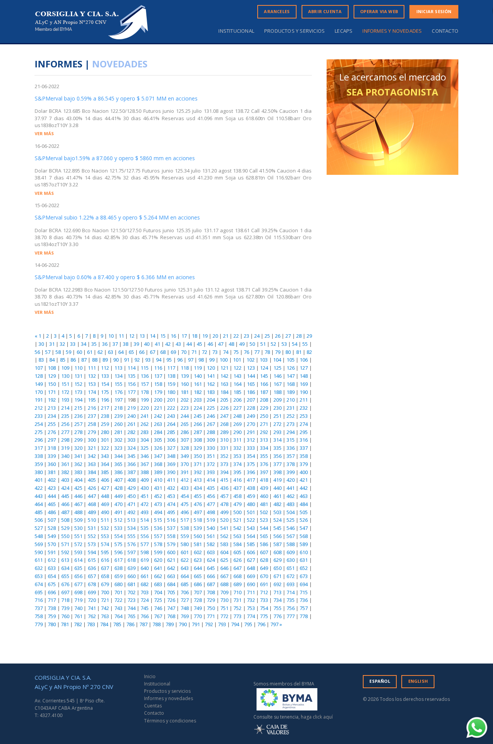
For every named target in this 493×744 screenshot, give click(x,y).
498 (211, 512)
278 (78, 432)
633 (52, 568)
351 (211, 455)
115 (145, 367)
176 (118, 392)
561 (211, 536)
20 (215, 335)
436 (224, 487)
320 (78, 447)
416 (237, 479)
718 (65, 600)
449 (118, 496)
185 (237, 392)
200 (158, 399)
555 (131, 536)
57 (47, 352)
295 (304, 432)
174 (92, 392)
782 (78, 624)
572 (78, 544)
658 (105, 576)
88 (94, 359)
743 (118, 608)
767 (158, 616)
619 (145, 559)
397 (264, 472)
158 (158, 383)
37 (115, 343)
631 (304, 559)
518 (198, 519)
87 (84, 359)
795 (248, 624)
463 (304, 496)
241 (145, 415)
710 (237, 592)
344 (118, 455)
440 (277, 487)
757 (304, 608)
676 (65, 584)
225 (211, 407)
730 (224, 600)
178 (145, 392)
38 (125, 343)
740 (78, 608)
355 (264, 455)
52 (273, 343)
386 (118, 472)
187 (264, 392)
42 (168, 343)
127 (304, 367)
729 (211, 600)
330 (211, 447)
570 (52, 544)
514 (145, 519)
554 (118, 536)
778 (304, 616)
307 (185, 439)
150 (52, 383)
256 (65, 424)
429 (131, 487)
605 (237, 552)
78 (267, 352)
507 (52, 519)
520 (224, 519)
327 (171, 447)
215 (78, 407)
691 (264, 584)
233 (39, 415)
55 (305, 343)
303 (131, 439)
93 (148, 359)
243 (171, 415)
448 (105, 496)
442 (304, 487)
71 (194, 352)
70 (183, 352)
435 (211, 487)
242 (158, 415)
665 (198, 576)
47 (220, 343)
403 (65, 479)
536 (158, 527)
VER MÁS (44, 133)
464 (39, 504)
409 (145, 479)
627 (251, 559)
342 (92, 455)
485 (39, 512)
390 (171, 472)
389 (158, 472)
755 (277, 608)
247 (224, 415)
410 (158, 479)
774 (251, 616)
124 (264, 367)
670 (264, 576)
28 (299, 335)
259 (105, 424)
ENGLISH (418, 681)
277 (65, 432)
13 (142, 335)
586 (264, 544)
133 (105, 375)
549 (52, 536)
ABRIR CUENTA (325, 11)
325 (145, 447)
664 (185, 576)
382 (65, 472)
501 (251, 512)
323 (118, 447)
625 (224, 559)
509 (78, 519)
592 (65, 552)
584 (237, 544)
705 (171, 592)
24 (257, 335)
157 (145, 383)
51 (263, 343)
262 (145, 424)
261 (131, 424)
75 (236, 352)
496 (185, 512)
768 (171, 616)
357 (291, 455)
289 (224, 432)
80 (288, 352)
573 (92, 544)
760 (65, 616)
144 (251, 375)
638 (118, 568)
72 (204, 352)
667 (224, 576)
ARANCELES (277, 11)
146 (277, 375)
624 (211, 559)
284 (158, 432)
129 (52, 375)
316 (304, 439)
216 (92, 407)
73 (215, 352)
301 (105, 439)
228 (251, 407)
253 (304, 415)
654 (52, 576)
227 (237, 407)
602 (198, 552)
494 (158, 512)
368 (158, 464)
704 (158, 592)
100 (224, 359)
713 (277, 592)
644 (198, 568)
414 (211, 479)
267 (211, 424)
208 (264, 399)
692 (277, 584)
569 (39, 544)
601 (185, 552)
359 (39, 464)
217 (105, 407)
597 (131, 552)
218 (118, 407)
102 (250, 359)
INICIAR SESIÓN (434, 11)
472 (145, 504)
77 (257, 352)
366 (131, 464)
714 (291, 592)
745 (145, 608)
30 (41, 343)
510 (92, 519)
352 (224, 455)
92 (137, 359)
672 (291, 576)
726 (171, 600)
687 (211, 584)
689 (237, 584)
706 (185, 592)
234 (52, 415)
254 (39, 424)
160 (185, 383)
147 (291, 375)
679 (105, 584)
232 (304, 407)
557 (158, 536)
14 (152, 335)
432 (171, 487)
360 (52, 464)
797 (274, 624)
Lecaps (343, 31)
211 (304, 399)
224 (198, 407)
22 (236, 335)
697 (65, 592)
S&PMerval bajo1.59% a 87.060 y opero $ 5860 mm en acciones (115, 158)
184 (224, 392)
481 (264, 504)
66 (141, 352)
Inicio (150, 676)
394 (224, 472)
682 (145, 584)
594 (92, 552)
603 (211, 552)
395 (237, 472)
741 (92, 608)
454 (185, 496)
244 (185, 415)
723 (131, 600)
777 (291, 616)
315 (291, 439)
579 (171, 544)
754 (264, 608)
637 (105, 568)
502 (264, 512)
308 (198, 439)
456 (211, 496)
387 (131, 472)
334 (264, 447)
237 (92, 415)
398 (277, 472)
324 (131, 447)
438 (251, 487)
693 (291, 584)
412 (185, 479)
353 (237, 455)
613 (65, 559)
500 (237, 512)
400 (304, 472)
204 (211, 399)
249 (251, 415)
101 (237, 359)
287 (198, 432)
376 (264, 464)
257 (78, 424)
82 (309, 352)
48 (231, 343)
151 (65, 383)
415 (224, 479)
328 (185, 447)
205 (224, 399)
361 (65, 464)
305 (158, 439)
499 (224, 512)
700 (105, 592)
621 (171, 559)
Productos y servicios (294, 31)
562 (224, 536)
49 (242, 343)
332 (237, 447)
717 (52, 600)
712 (264, 592)
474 (171, 504)
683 (158, 584)
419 (277, 479)
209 (277, 399)
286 (185, 432)
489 (92, 512)
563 (237, 536)
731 (237, 600)
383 (78, 472)
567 (291, 536)
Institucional (236, 31)
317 (39, 447)
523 (264, 519)
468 (92, 504)
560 (198, 536)
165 (251, 383)
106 (304, 359)
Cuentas (153, 705)
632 (39, 568)
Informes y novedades (392, 31)
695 (39, 592)
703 (145, 592)
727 (185, 600)
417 (251, 479)
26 (277, 335)
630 (291, 559)
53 (284, 343)
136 (145, 375)
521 (237, 519)
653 (39, 576)
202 (185, 399)
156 (131, 383)
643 (185, 568)
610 (304, 552)
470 (118, 504)
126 (291, 367)
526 (304, 519)
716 (39, 600)
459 (251, 496)
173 (78, 392)
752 (237, 608)
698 (78, 592)
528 (52, 527)
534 (131, 527)
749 (198, 608)
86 (73, 359)
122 (237, 367)
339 (52, 455)
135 (131, 375)
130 (65, 375)
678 (92, 584)
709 (224, 592)
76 (246, 352)
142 (224, 375)
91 (126, 359)
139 (185, 375)
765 (131, 616)
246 (211, 415)
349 (185, 455)
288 (211, 432)
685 (185, 584)
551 (78, 536)
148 (304, 375)
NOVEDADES (120, 63)
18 (194, 335)
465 (52, 504)
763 (105, 616)
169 (304, 383)
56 (37, 352)
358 (304, 455)
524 (277, 519)
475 (185, 504)
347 (158, 455)
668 (237, 576)
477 (211, 504)
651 (291, 568)
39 (136, 343)
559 (185, 536)
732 (251, 600)
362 (78, 464)
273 (291, 424)
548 (39, 536)
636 (92, 568)
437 (237, 487)
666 (211, 576)
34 (83, 343)
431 (158, 487)
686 (198, 584)
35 (94, 343)
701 (118, 592)
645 (211, 568)
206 (237, 399)
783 (91, 624)
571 (65, 544)
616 (105, 559)
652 (304, 568)
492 (131, 512)
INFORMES (58, 63)
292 (264, 432)
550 (65, 536)
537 (171, 527)
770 (198, 616)
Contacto (445, 31)
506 (39, 519)
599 (158, 552)
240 (131, 415)
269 (237, 424)
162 (211, 383)
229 (264, 407)
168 (291, 383)
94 (158, 359)
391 (185, 472)
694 (304, 584)
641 (158, 568)
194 (78, 399)
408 (131, 479)
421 (304, 479)
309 (211, 439)
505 (304, 512)
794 (235, 624)
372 (211, 464)
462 (291, 496)
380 (39, 472)
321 (92, 447)
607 (264, 552)
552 (92, 536)
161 (198, 383)
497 (198, 512)
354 (251, 455)
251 (277, 415)
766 (145, 616)
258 (92, 424)
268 (224, 424)
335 (277, 447)
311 (237, 439)
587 (277, 544)
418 (264, 479)
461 (277, 496)
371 (198, 464)
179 (158, 392)
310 (224, 439)
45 (199, 343)
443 (39, 496)
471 (131, 504)
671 (277, 576)
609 (291, 552)
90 (116, 359)
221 (158, 407)
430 (145, 487)
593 (78, 552)
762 (92, 616)
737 (39, 608)
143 (237, 375)
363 (92, 464)
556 (145, 536)
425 (78, 487)
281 (118, 432)
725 (158, 600)
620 (158, 559)
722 (118, 600)
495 (171, 512)
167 (277, 383)
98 (201, 359)
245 (198, 415)
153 (92, 383)
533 (118, 527)
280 (105, 432)
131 (78, 375)
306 (171, 439)
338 (39, 455)
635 (78, 568)
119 (198, 367)
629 (277, 559)
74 (225, 352)
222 (171, 407)
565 (264, 536)
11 (121, 335)
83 (41, 359)
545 (277, 527)
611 (39, 559)
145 (264, 375)
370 (185, 464)
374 (237, 464)
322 (105, 447)
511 (105, 519)
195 (92, 399)
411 (171, 479)
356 (277, 455)
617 (118, 559)
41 (157, 343)
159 (171, 383)
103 (264, 359)
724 (145, 600)
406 (105, 479)
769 (185, 616)
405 (92, 479)
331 (224, 447)
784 (104, 624)
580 (185, 544)
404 (78, 479)
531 (92, 527)
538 (185, 527)
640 (145, 568)
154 (105, 383)
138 (171, 375)
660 (131, 576)
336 (291, 447)
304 (145, 439)
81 (299, 352)
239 (118, 415)
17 (184, 335)
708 (211, 592)
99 (212, 359)
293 (277, 432)
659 (118, 576)
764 (118, 616)
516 (171, 519)
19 (205, 335)
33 (72, 343)
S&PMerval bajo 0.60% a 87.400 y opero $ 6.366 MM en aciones (115, 277)
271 (264, 424)
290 (237, 432)
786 (130, 624)
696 (52, 592)
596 (118, 552)
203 (198, 399)
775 (264, 616)
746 (158, 608)
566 (277, 536)
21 (225, 335)
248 (237, 415)
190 (304, 392)
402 (52, 479)
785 (117, 624)
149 (39, 383)
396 (251, 472)
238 (105, 415)
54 (294, 343)
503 (277, 512)
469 (105, 504)
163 (224, 383)
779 (39, 624)
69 (173, 352)
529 (65, 527)
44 (189, 343)
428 (118, 487)
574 (105, 544)
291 (251, 432)
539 (198, 527)
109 (65, 367)
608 (277, 552)
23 (246, 335)
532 (105, 527)
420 (291, 479)
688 (224, 584)
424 (65, 487)
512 (118, 519)
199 (145, 399)
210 (291, 399)
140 (198, 375)
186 (251, 392)
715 (304, 592)
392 (198, 472)
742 (105, 608)
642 (171, 568)
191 (39, 399)
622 (185, 559)
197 (118, 399)
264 (171, 424)
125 (277, 367)
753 (251, 608)
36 (104, 343)
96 (180, 359)
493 (145, 512)
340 (65, 455)
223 (185, 407)
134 (118, 375)
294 (291, 432)
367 (145, 464)
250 (264, 415)
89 (105, 359)
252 (291, 415)
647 (237, 568)
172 (65, 392)
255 (52, 424)
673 (304, 576)
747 (171, 608)
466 (65, 504)
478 (224, 504)
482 (277, 504)
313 (264, 439)
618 (131, 559)
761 (78, 616)
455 (198, 496)
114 (131, 367)
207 (251, 399)
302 (118, 439)
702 (131, 592)
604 (224, 552)
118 (185, 367)
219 (131, 407)
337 (304, 447)
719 (78, 600)
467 (78, 504)
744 (131, 608)
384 (92, 472)
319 (65, 447)
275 (39, 432)
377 (277, 464)
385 (105, 472)
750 (211, 608)
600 (171, 552)
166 (264, 383)
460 (264, 496)
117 (171, 367)
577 (145, 544)
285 (171, 432)
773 (237, 616)
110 (78, 367)
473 (158, 504)
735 (291, 600)
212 (39, 407)
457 (224, 496)
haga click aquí (317, 717)
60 (79, 352)
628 (264, 559)
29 (309, 335)
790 (183, 624)
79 (277, 352)
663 (171, 576)
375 (251, 464)
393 (211, 472)
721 (105, 600)
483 (291, 504)
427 (105, 487)
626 (237, 559)
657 (92, 576)
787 (143, 624)
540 (211, 527)
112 (105, 367)
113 (118, 367)
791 (196, 624)
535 (145, 527)
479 (237, 504)
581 (198, 544)
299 (78, 439)
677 (78, 584)
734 (277, 600)
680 (118, 584)
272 (277, 424)
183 (211, 392)
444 (52, 496)
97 (190, 359)
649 (264, 568)
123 (251, 367)
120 (211, 367)
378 (291, 464)
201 (171, 399)
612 (52, 559)
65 (131, 352)
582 (211, 544)
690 (251, 584)
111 (92, 367)
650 (277, 568)
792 (209, 624)
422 (39, 487)
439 (264, 487)
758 (39, 616)
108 (52, 367)
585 (251, 544)
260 (118, 424)
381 (52, 472)
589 (304, 544)
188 (277, 392)
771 (211, 616)
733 (264, 600)
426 (92, 487)
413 (198, 479)
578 (158, 544)
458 (237, 496)
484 (304, 504)
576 (131, 544)
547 (304, 527)
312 (251, 439)
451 (145, 496)
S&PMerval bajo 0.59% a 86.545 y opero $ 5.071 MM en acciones (116, 98)
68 (163, 352)
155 (118, 383)
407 (118, 479)
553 (105, 536)
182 (198, 392)
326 (158, 447)
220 (145, 407)
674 (39, 584)
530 (78, 527)
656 (78, 576)
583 (224, 544)
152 (78, 383)
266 (198, 424)
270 (251, 424)
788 (157, 624)
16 (173, 335)
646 (224, 568)
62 (100, 352)
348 (171, 455)
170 (39, 392)
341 (78, 455)
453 (171, 496)
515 (158, 519)
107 (39, 367)
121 (224, 367)
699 (92, 592)
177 (131, 392)
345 (131, 455)
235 (65, 415)
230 (277, 407)
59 (68, 352)
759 (52, 616)
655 (65, 576)
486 (52, 512)
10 (111, 335)
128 (39, 375)
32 (62, 343)
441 (291, 487)
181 (185, 392)
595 (105, 552)
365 (118, 464)
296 (39, 439)
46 (210, 343)
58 (58, 352)
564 (251, 536)
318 (52, 447)
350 (198, 455)
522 (251, 519)
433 (185, 487)
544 (264, 527)
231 (291, 407)
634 (65, 568)
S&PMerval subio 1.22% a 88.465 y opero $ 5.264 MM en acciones (117, 217)
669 (251, 576)
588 (291, 544)
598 (145, 552)
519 (211, 519)
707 (198, 592)
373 (224, 464)
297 (52, 439)
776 (277, 616)
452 (158, 496)
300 (92, 439)
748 (185, 608)
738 (52, 608)
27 (288, 335)
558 (171, 536)
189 (291, 392)
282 (131, 432)
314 (277, 439)
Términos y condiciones (170, 720)
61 (89, 352)
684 (171, 584)
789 (170, 624)
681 (131, 584)
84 (52, 359)
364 (105, 464)
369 (171, 464)
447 (92, 496)
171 (52, 392)
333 (251, 447)
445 (65, 496)
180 (171, 392)
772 (224, 616)
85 (62, 359)
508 (65, 519)
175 (105, 392)
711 (251, 592)
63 (110, 352)
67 (152, 352)
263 (158, 424)
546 (291, 527)
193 (65, 399)
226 (224, 407)
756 (291, 608)
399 (291, 472)
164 (237, 383)
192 (52, 399)
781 (65, 624)
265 (185, 424)
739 (65, 608)
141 (211, 375)
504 (291, 512)
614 (78, 559)
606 (251, 552)
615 (92, 559)
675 (52, 584)
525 (291, 519)
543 (251, 527)
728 (198, 600)
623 (198, 559)
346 (145, 455)
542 (237, 527)
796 (261, 624)
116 (158, 367)
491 (118, 512)
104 (277, 359)
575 (118, 544)
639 (131, 568)
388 (145, 472)
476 (198, 504)
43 (178, 343)
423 (52, 487)
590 (39, 552)
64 (121, 352)
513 (131, 519)
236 (78, 415)
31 (52, 343)
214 (65, 407)
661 (145, 576)
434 (198, 487)
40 (146, 343)
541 (224, 527)
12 (131, 335)
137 (158, 375)
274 (304, 424)
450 (131, 496)
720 (92, 600)
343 (105, 455)
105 (291, 359)
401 (39, 479)
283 (145, 432)
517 (185, 519)
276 (52, 432)
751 (224, 608)
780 (52, 624)
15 (163, 335)
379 (304, 464)
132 (92, 375)
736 (304, 600)
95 (169, 359)
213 (52, 407)
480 (251, 504)
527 (39, 527)
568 (304, 536)
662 (158, 576)
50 (252, 343)
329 (198, 447)
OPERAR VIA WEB (379, 11)
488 (78, 512)
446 (78, 496)
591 (52, 552)
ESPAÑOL (379, 681)
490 (105, 512)
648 (251, 568)
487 (65, 512)
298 (65, 439)
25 (267, 335)
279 (92, 432)
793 (222, 624)
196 (105, 399)
